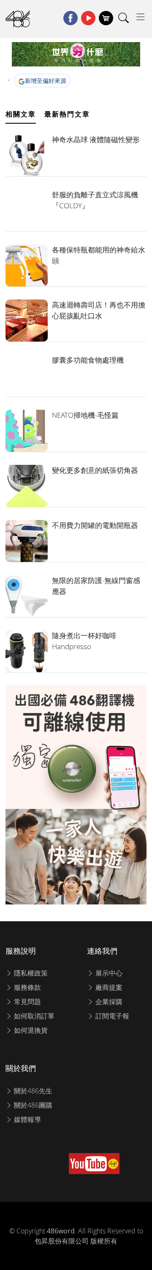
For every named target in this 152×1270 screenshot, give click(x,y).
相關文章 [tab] (20, 114)
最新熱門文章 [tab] (67, 114)
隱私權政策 (30, 973)
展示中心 (108, 973)
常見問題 (26, 1001)
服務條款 (26, 987)
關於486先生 (32, 1090)
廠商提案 (108, 987)
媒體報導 (26, 1119)
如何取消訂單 (33, 1016)
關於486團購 (32, 1105)
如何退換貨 (30, 1030)
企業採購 (108, 1001)
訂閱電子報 (111, 1016)
